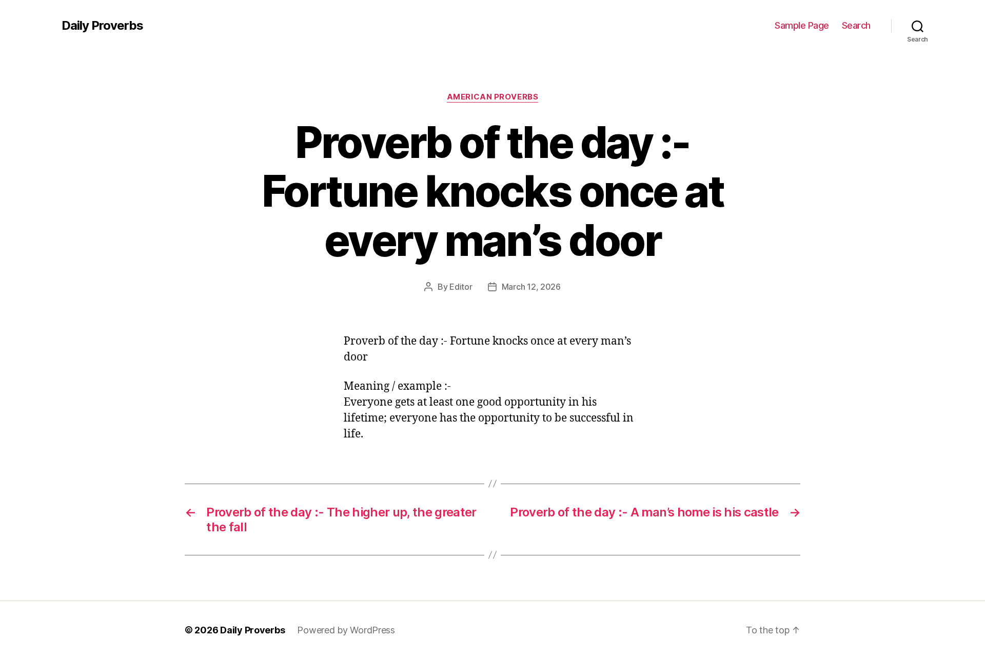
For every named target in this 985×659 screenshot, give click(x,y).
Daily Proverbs (102, 25)
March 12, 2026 (531, 287)
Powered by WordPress (346, 630)
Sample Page (802, 25)
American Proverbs (492, 97)
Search (856, 25)
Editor (460, 287)
